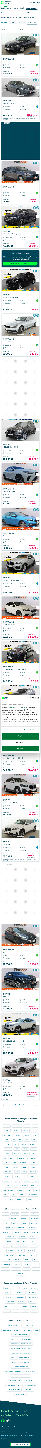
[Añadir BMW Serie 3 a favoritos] (34, 80)
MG (17, 1172)
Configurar (19, 742)
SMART (32, 1185)
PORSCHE (17, 1181)
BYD (34, 1130)
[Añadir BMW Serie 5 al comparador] (37, 35)
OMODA (16, 1176)
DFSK (7, 1140)
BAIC (7, 1130)
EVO (34, 1140)
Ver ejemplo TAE (30, 116)
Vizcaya (26, 1269)
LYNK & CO (23, 1163)
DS (20, 1140)
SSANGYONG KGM (8, 1190)
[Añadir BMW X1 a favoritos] (34, 271)
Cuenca (16, 1232)
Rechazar (20, 748)
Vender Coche (20, 1394)
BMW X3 (16, 1306)
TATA (5, 1195)
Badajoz (13, 1218)
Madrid (15, 1246)
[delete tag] (16, 22)
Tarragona (6, 1264)
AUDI (35, 1126)
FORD (15, 1144)
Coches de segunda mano (30, 1330)
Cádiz (24, 1223)
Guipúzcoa (22, 1237)
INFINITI (25, 1149)
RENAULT (26, 1181)
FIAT (8, 1144)
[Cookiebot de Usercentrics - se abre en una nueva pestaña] (30, 698)
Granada (35, 1232)
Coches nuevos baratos (20, 1335)
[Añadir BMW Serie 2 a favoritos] (34, 465)
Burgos (6, 1223)
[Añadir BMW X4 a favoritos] (34, 554)
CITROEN (17, 1135)
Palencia (30, 1250)
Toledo (35, 1264)
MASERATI (15, 1167)
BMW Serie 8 (21, 1302)
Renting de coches (30, 1385)
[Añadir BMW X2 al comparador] (37, 687)
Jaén (17, 1241)
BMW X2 (7, 1306)
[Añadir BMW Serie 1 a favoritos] (34, 163)
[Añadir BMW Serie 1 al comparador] (37, 163)
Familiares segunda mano (13, 1371)
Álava (5, 1214)
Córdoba (32, 1227)
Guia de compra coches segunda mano (20, 1380)
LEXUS (6, 1163)
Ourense (20, 1250)
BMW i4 (16, 1288)
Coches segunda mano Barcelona (20, 1344)
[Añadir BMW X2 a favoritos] (34, 687)
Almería (25, 1214)
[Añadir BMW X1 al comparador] (37, 271)
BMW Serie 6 (32, 1297)
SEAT (8, 1185)
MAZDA (33, 1167)
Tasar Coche (28, 1390)
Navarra (10, 1250)
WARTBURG (20, 1199)
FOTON (24, 1144)
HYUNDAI (8, 1149)
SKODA (24, 1185)
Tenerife (17, 1264)
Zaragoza (21, 1273)
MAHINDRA (34, 1163)
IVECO (7, 1153)
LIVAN (14, 1163)
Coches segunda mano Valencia (20, 1357)
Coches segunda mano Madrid (20, 1348)
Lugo (6, 1246)
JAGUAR (25, 1153)
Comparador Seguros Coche (20, 1362)
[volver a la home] (6, 1420)
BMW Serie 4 (8, 1297)
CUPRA (27, 1135)
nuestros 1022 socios (17, 708)
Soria (35, 1260)
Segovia (17, 1260)
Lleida (33, 1241)
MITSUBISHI (33, 1172)
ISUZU (33, 1149)
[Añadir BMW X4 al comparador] (37, 554)
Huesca (9, 1241)
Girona (25, 1232)
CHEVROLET (7, 1135)
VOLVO (10, 1199)
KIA (5, 1158)
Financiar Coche (30, 1371)
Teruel (27, 1264)
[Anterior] (38, 1105)
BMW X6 (6, 1311)
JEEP (34, 1153)
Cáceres (15, 1223)
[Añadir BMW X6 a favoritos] (34, 207)
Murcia (33, 1246)
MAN (7, 1167)
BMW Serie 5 (20, 1297)
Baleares (23, 1218)
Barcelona (34, 1218)
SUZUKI (28, 1190)
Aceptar (20, 736)
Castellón (9, 1227)
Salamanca (7, 1260)
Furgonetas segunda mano (20, 1376)
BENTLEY (16, 1130)
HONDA (32, 1144)
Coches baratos (13, 1325)
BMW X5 (34, 1306)
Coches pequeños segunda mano (21, 1339)
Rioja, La (32, 1255)
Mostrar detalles (29, 730)
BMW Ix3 (33, 1288)
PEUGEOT (33, 1176)
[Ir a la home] (6, 2)
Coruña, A (6, 1232)
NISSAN (7, 1176)
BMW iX (25, 1288)
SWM (36, 1190)
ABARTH (7, 1126)
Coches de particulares (10, 1330)
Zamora (36, 1269)
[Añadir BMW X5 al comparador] (37, 421)
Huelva (32, 1237)
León (24, 1241)
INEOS (16, 1149)
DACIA (35, 1135)
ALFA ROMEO (17, 1126)
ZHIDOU (30, 1199)
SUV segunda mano (14, 1390)
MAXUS (25, 1167)
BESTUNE (25, 1130)
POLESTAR (7, 1181)
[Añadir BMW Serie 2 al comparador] (37, 465)
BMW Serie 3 (32, 1292)
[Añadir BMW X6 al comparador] (37, 207)
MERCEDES (8, 1172)
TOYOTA (22, 1195)
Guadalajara (10, 1237)
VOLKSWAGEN (33, 1195)
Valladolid (16, 1269)
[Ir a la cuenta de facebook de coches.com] (14, 1427)
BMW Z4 (34, 1311)
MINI (24, 1172)
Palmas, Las (9, 1255)
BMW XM (25, 1311)
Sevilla (27, 1260)
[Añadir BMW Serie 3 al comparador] (37, 80)
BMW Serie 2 (20, 1292)
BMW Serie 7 (10, 1302)
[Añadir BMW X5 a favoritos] (34, 421)
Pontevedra (21, 1255)
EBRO (27, 1140)
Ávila (4, 1218)
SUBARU (19, 1190)
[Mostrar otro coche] (20, 54)
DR (14, 1140)
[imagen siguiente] (37, 44)
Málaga (24, 1246)
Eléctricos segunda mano (20, 1367)
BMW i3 (7, 1288)
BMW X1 (32, 1302)
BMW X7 (16, 1311)
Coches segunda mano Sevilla (20, 1353)
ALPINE (27, 1126)
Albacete (15, 1214)
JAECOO (16, 1153)
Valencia (5, 1269)
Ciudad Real (21, 1227)
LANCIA (12, 1158)
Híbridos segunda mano (12, 1385)
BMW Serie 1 (8, 1292)
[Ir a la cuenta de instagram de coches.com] (8, 1427)
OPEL (24, 1176)
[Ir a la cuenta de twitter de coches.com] (2, 1427)
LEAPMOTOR (34, 1158)
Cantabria (34, 1223)
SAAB (35, 1181)
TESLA (13, 1195)
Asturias (34, 1214)
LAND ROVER (22, 1158)
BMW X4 (25, 1306)
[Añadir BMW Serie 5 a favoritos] (34, 35)
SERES (16, 1185)
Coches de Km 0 (28, 1325)
